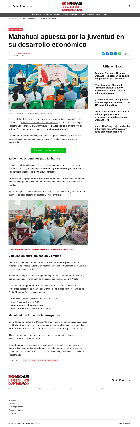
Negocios (73, 14)
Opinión (105, 14)
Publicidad (12, 413)
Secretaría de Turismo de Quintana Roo (39, 122)
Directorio (12, 400)
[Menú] (10, 6)
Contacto (12, 404)
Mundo (65, 14)
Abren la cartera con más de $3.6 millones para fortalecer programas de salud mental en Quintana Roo (112, 115)
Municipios (48, 14)
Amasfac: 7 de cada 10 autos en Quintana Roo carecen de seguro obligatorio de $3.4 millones (112, 76)
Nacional (57, 14)
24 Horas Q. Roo (23, 53)
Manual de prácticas (16, 410)
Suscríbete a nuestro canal (53, 150)
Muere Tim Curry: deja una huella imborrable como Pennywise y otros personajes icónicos (112, 129)
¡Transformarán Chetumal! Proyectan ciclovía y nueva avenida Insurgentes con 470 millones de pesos (110, 89)
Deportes (90, 14)
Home (10, 18)
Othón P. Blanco (16, 29)
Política (82, 14)
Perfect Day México (51, 360)
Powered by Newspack (124, 423)
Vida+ (98, 14)
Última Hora (16, 18)
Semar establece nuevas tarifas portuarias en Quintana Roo (51, 249)
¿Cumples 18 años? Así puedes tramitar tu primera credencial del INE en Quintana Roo (112, 102)
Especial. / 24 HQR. (46, 113)
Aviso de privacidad (16, 407)
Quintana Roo (36, 14)
